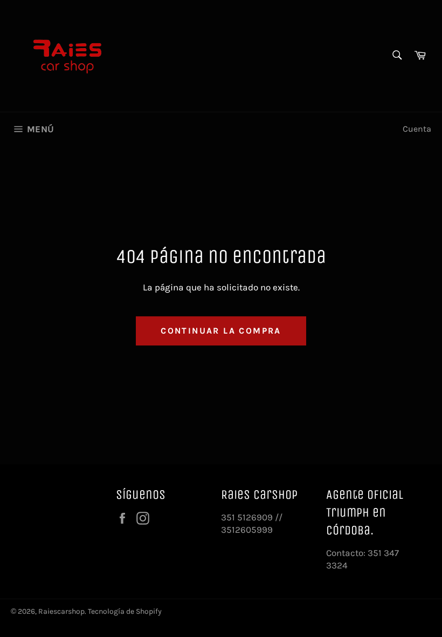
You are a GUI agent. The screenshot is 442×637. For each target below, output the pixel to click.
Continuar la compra (221, 331)
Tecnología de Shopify (125, 611)
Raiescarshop (61, 611)
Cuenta (417, 129)
